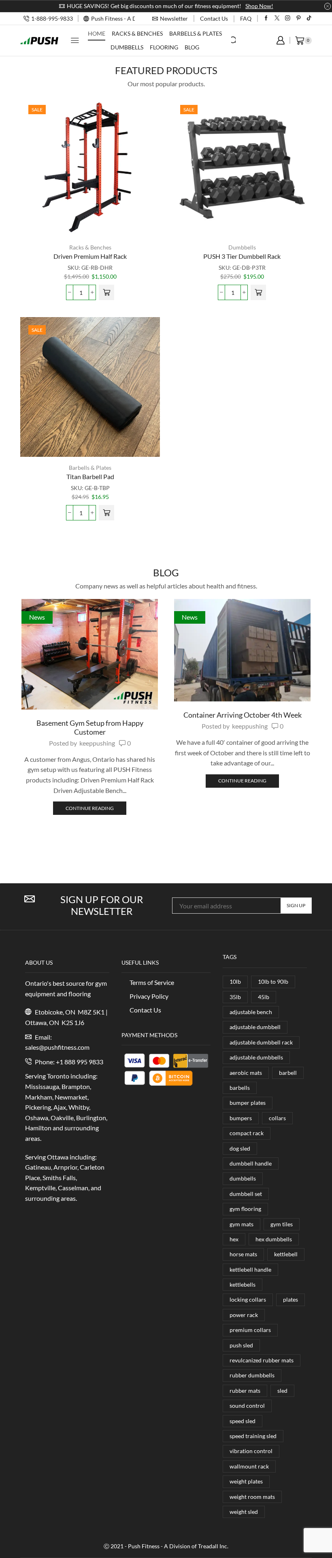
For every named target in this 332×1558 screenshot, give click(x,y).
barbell (288, 1072)
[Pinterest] (298, 18)
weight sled (244, 1511)
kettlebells (242, 1284)
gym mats (241, 1224)
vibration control (251, 1450)
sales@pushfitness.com (57, 1047)
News (37, 617)
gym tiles (281, 1224)
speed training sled (253, 1435)
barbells (240, 1087)
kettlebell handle (250, 1269)
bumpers (241, 1118)
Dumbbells (127, 47)
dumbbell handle (251, 1163)
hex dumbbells (273, 1239)
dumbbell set (246, 1193)
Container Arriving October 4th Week (242, 714)
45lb (263, 996)
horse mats (243, 1254)
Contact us (214, 18)
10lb (235, 981)
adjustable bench (251, 1011)
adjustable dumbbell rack (261, 1042)
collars (277, 1118)
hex (234, 1239)
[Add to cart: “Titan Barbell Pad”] (106, 512)
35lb (235, 996)
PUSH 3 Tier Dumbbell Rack (242, 256)
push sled (241, 1345)
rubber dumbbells (252, 1375)
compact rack (247, 1133)
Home (96, 33)
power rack (244, 1314)
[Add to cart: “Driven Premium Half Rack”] (106, 292)
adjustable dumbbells (256, 1057)
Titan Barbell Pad (90, 476)
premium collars (250, 1329)
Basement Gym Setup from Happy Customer (89, 727)
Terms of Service (152, 982)
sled (282, 1390)
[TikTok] (309, 18)
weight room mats (252, 1496)
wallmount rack (249, 1466)
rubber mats (245, 1390)
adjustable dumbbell (255, 1026)
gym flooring (245, 1208)
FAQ (245, 18)
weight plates (246, 1481)
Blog (192, 47)
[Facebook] (266, 18)
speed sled (242, 1420)
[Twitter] (277, 18)
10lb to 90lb (273, 981)
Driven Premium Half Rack (90, 256)
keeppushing (97, 743)
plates (290, 1299)
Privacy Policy (149, 996)
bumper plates (248, 1102)
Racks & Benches (137, 33)
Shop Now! (259, 5)
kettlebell (286, 1254)
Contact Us (145, 1010)
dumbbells (243, 1178)
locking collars (248, 1299)
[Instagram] (287, 18)
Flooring (164, 47)
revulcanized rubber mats (262, 1360)
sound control (247, 1405)
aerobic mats (246, 1072)
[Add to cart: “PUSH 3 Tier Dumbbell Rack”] (258, 292)
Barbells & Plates (195, 33)
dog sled (240, 1148)
